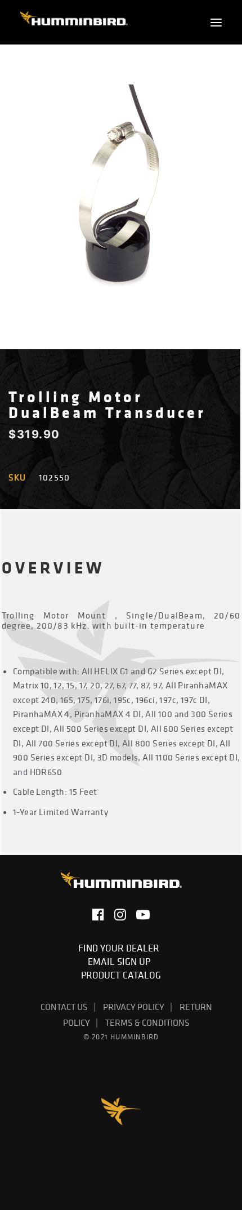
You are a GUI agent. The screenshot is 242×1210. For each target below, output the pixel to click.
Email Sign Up (121, 961)
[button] (216, 22)
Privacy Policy (133, 1006)
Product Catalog (121, 975)
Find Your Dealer (121, 948)
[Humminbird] (74, 22)
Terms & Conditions (147, 1022)
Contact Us (64, 1006)
